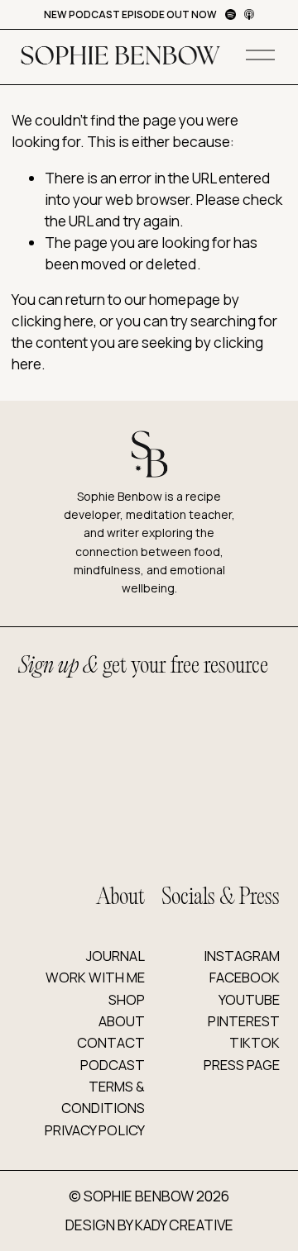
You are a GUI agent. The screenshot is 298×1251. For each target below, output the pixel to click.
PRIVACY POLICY (95, 1129)
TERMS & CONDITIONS (103, 1097)
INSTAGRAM (242, 955)
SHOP (126, 999)
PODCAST (112, 1064)
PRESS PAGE (242, 1064)
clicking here (53, 321)
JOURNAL (115, 955)
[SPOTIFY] (230, 14)
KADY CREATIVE (184, 1224)
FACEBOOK (244, 977)
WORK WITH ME (95, 977)
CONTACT (111, 1042)
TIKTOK (254, 1042)
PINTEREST (244, 1020)
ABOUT (122, 1020)
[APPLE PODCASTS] (249, 14)
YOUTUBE (249, 999)
